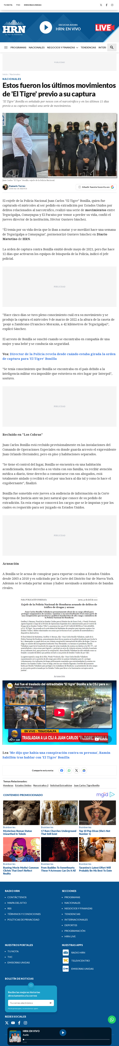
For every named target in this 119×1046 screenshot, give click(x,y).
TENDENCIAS (88, 47)
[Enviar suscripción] (51, 1003)
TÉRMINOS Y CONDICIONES (24, 913)
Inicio (5, 74)
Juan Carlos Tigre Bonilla (86, 785)
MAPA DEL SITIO (17, 902)
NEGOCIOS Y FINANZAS (61, 47)
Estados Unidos (23, 785)
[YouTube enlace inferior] (13, 1023)
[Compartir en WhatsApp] (69, 770)
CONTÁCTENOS (16, 897)
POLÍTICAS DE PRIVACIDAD (23, 919)
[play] (63, 1032)
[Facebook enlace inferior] (19, 1023)
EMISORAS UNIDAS (32, 5)
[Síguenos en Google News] (84, 770)
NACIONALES (37, 47)
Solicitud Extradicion (61, 785)
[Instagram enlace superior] (112, 5)
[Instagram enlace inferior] (25, 1023)
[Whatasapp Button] (112, 1020)
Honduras (8, 785)
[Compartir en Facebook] (62, 770)
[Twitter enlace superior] (101, 5)
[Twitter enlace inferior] (7, 1023)
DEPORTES (70, 925)
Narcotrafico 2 (40, 785)
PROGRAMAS (18, 47)
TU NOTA (8, 5)
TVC (18, 5)
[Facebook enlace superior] (106, 5)
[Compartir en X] (76, 770)
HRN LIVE (70, 936)
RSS (9, 908)
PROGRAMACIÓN (74, 930)
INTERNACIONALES (76, 919)
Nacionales (15, 74)
